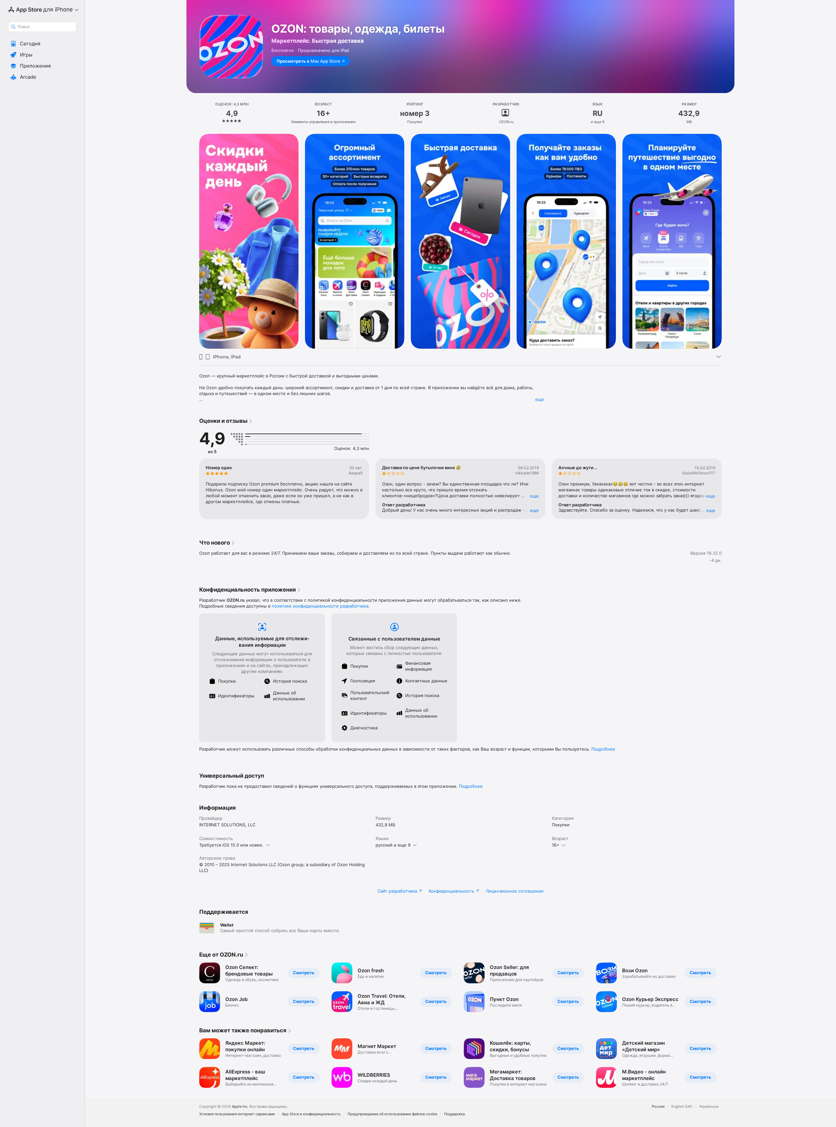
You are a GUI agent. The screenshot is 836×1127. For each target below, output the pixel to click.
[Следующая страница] (728, 241)
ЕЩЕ (534, 496)
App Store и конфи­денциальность (311, 1114)
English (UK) (681, 1106)
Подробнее (603, 749)
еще (539, 399)
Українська (708, 1106)
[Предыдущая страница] (192, 241)
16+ (555, 845)
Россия (658, 1106)
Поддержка (454, 1114)
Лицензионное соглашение (515, 891)
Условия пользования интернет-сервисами (237, 1114)
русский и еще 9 (393, 845)
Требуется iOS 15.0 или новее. (231, 845)
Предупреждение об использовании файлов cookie (392, 1114)
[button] (42, 44)
